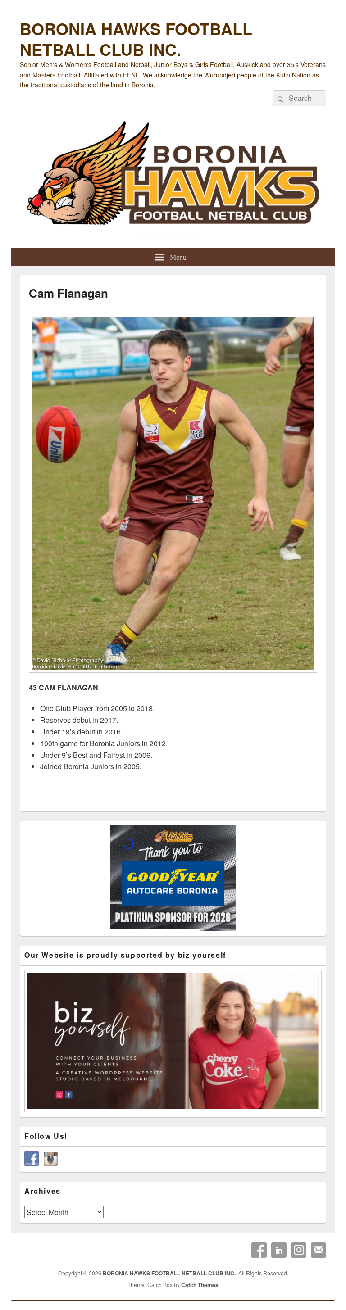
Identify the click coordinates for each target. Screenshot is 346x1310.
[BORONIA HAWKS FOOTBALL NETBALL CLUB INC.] (173, 182)
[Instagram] (298, 1250)
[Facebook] (259, 1250)
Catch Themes (200, 1285)
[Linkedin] (279, 1250)
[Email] (318, 1250)
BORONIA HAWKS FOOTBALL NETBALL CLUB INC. (136, 39)
